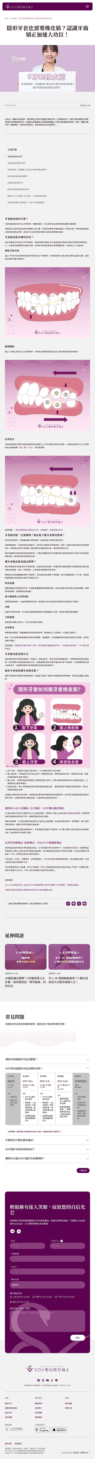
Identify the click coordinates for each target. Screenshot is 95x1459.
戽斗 (31, 447)
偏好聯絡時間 (16, 1293)
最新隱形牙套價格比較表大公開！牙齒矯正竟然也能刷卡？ (39, 1131)
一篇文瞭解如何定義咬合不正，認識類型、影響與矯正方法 (38, 530)
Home (7, 18)
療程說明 (38, 1403)
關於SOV (8, 1403)
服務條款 (18, 1443)
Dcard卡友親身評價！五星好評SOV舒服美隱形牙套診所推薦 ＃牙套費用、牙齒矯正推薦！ (42, 885)
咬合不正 (81, 444)
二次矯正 (16, 859)
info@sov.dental (52, 1385)
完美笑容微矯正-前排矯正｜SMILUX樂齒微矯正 (33, 842)
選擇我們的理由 (11, 1408)
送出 (78, 1337)
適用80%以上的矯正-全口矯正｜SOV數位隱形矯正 (35, 808)
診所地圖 (8, 1417)
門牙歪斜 (48, 859)
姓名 (13, 1240)
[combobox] (47, 1283)
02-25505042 (36, 1385)
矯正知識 (68, 1403)
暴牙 (25, 447)
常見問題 (38, 1412)
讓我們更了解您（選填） (21, 1308)
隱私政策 (8, 1443)
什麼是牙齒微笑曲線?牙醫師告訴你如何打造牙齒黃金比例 (29, 890)
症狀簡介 (38, 1408)
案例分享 (68, 1408)
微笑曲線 (74, 847)
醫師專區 (38, 1417)
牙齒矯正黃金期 (73, 813)
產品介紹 (8, 1412)
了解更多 (83, 1170)
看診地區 (15, 1279)
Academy (14, 18)
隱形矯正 (20, 224)
